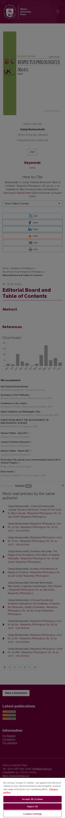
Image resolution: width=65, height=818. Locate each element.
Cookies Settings (32, 814)
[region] (32, 797)
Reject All (32, 806)
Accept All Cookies (32, 799)
